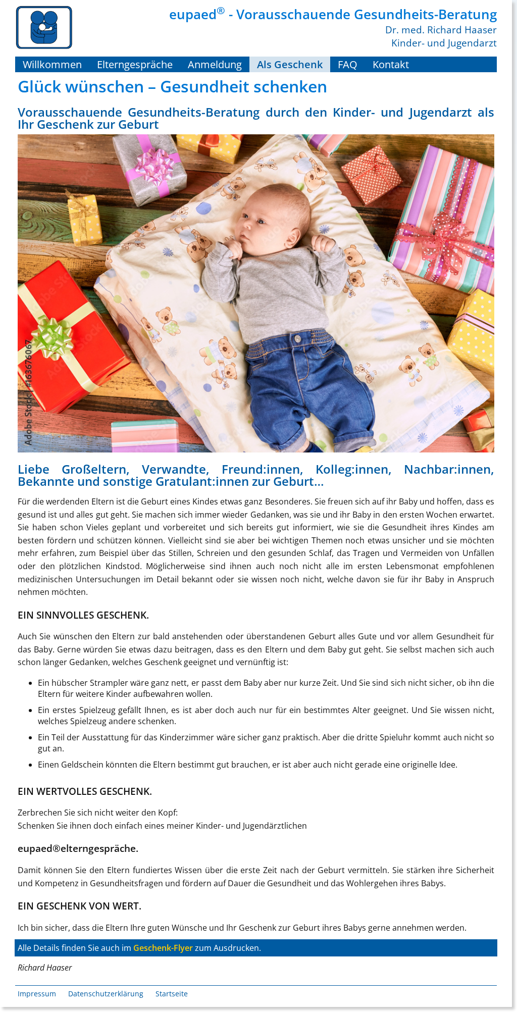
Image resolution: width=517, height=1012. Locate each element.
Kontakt (391, 64)
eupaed (197, 14)
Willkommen (52, 64)
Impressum (37, 993)
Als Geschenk (290, 64)
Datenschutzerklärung (105, 993)
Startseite (172, 993)
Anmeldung (215, 64)
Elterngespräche (135, 64)
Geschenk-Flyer (163, 947)
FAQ (347, 64)
